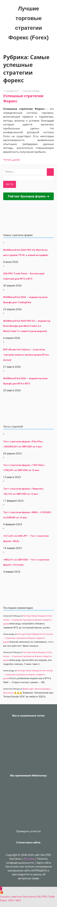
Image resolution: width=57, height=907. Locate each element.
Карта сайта (43, 862)
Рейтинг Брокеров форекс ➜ (28, 196)
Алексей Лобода (31, 91)
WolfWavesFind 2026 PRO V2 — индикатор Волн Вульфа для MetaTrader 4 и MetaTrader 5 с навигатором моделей (26, 326)
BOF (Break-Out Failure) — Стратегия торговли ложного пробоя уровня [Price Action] (26, 354)
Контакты (15, 858)
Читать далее (11, 159)
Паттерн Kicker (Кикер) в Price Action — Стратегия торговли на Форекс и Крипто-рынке (27, 620)
